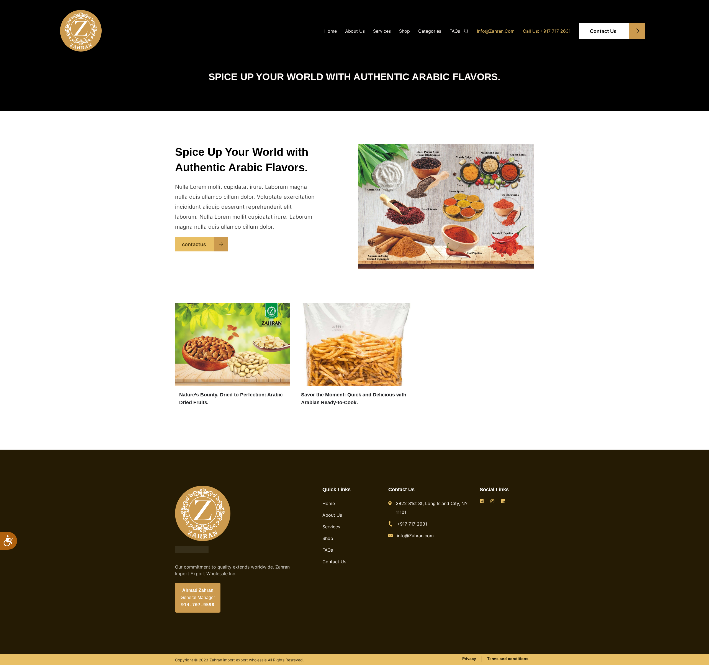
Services (382, 31)
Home (330, 31)
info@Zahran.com (496, 31)
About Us (355, 31)
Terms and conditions (507, 658)
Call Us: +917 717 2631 (547, 31)
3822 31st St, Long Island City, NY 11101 (432, 508)
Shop (404, 31)
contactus (194, 244)
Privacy (469, 658)
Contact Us (604, 31)
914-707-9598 (197, 605)
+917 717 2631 (412, 524)
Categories (429, 31)
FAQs (454, 31)
